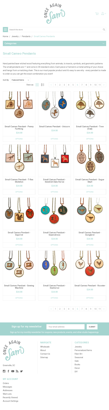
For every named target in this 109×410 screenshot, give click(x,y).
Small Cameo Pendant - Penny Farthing (19, 127)
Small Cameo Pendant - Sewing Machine (19, 286)
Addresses (7, 390)
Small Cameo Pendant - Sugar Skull (89, 180)
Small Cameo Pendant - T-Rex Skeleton (19, 180)
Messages (7, 387)
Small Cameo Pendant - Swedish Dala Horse (54, 180)
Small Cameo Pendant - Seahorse (54, 286)
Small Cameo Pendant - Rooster (90, 285)
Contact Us (45, 354)
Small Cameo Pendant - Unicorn (54, 126)
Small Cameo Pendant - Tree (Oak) (90, 127)
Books (77, 364)
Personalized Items (83, 350)
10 (95, 85)
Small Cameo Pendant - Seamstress (54, 233)
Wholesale (45, 347)
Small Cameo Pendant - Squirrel (19, 233)
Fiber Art (78, 354)
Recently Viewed (10, 397)
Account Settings (10, 401)
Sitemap (44, 357)
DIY (76, 371)
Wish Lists (7, 394)
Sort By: (6, 80)
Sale (77, 361)
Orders (6, 383)
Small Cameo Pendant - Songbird (90, 233)
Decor (77, 368)
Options (19, 139)
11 (100, 85)
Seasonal (79, 357)
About (43, 350)
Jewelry (78, 347)
